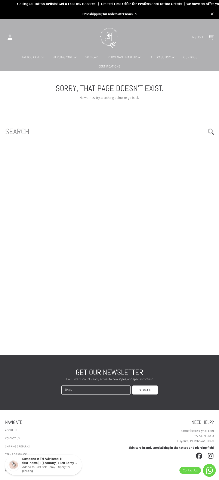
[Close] (212, 14)
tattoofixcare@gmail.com (197, 431)
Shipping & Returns (17, 446)
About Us (11, 430)
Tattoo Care (31, 57)
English (197, 37)
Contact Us (12, 438)
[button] (211, 37)
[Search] (211, 131)
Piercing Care (63, 57)
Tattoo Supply (160, 57)
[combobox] (109, 131)
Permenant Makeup (122, 57)
